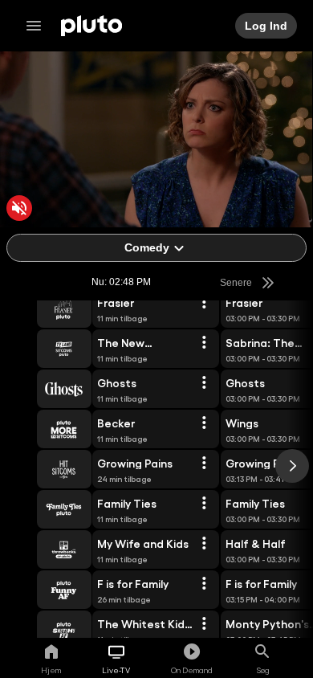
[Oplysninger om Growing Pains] (203, 463)
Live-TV (116, 670)
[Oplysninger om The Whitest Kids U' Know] (203, 624)
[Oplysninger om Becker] (203, 423)
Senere (237, 282)
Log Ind (266, 25)
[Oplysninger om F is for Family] (203, 584)
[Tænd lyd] (19, 208)
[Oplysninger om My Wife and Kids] (203, 544)
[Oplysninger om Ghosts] (203, 383)
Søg (263, 670)
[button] (45, 308)
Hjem (51, 670)
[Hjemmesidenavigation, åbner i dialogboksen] (38, 25)
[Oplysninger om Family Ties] (203, 503)
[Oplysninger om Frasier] (203, 303)
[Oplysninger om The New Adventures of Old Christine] (203, 343)
